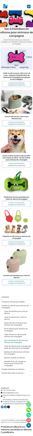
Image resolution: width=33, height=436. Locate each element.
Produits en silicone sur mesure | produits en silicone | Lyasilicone (16, 429)
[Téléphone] (28, 415)
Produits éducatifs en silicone (12, 373)
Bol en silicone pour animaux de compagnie (16, 330)
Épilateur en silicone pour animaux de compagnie (16, 353)
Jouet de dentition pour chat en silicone (16, 312)
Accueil (5, 40)
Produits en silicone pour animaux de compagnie (15, 307)
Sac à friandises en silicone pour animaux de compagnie (16, 341)
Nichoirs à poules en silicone (14, 358)
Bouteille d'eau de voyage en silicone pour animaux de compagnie (15, 363)
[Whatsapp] (28, 404)
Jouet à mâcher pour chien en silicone (15, 318)
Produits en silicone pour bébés (13, 302)
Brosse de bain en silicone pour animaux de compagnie (15, 324)
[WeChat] (28, 410)
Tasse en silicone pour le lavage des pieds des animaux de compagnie (17, 347)
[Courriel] (28, 420)
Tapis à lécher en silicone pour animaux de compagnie (15, 336)
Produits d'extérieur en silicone (13, 369)
